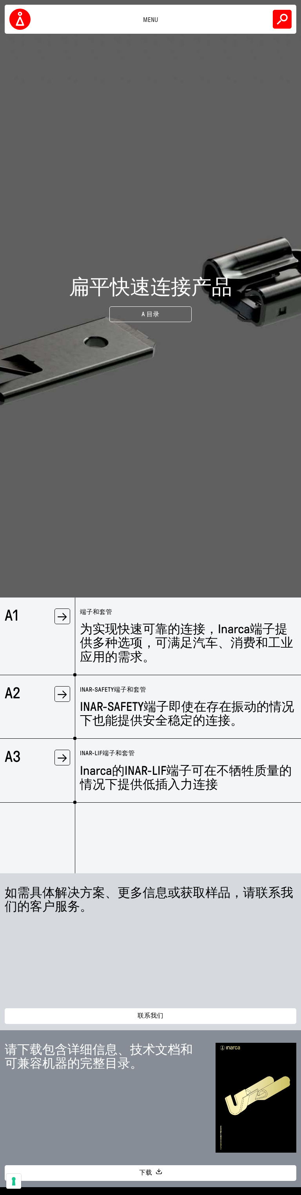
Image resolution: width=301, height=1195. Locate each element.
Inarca (21, 19)
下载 (146, 1172)
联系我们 (150, 1016)
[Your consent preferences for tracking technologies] (13, 1181)
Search (282, 19)
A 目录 (150, 314)
